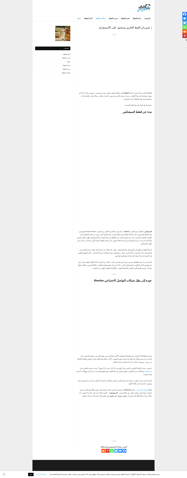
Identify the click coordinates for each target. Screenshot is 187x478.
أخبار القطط (88, 18)
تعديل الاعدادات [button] (41, 474)
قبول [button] (30, 474)
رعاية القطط (137, 18)
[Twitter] (116, 451)
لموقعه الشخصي (142, 390)
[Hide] (186, 40)
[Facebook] (124, 451)
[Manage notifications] (4, 474)
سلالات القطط (101, 18)
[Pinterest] (107, 451)
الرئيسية (147, 18)
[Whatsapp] (112, 451)
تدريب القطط (113, 18)
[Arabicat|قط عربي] (144, 8)
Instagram (148, 371)
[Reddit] (103, 451)
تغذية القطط (125, 18)
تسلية (79, 18)
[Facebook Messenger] (120, 451)
